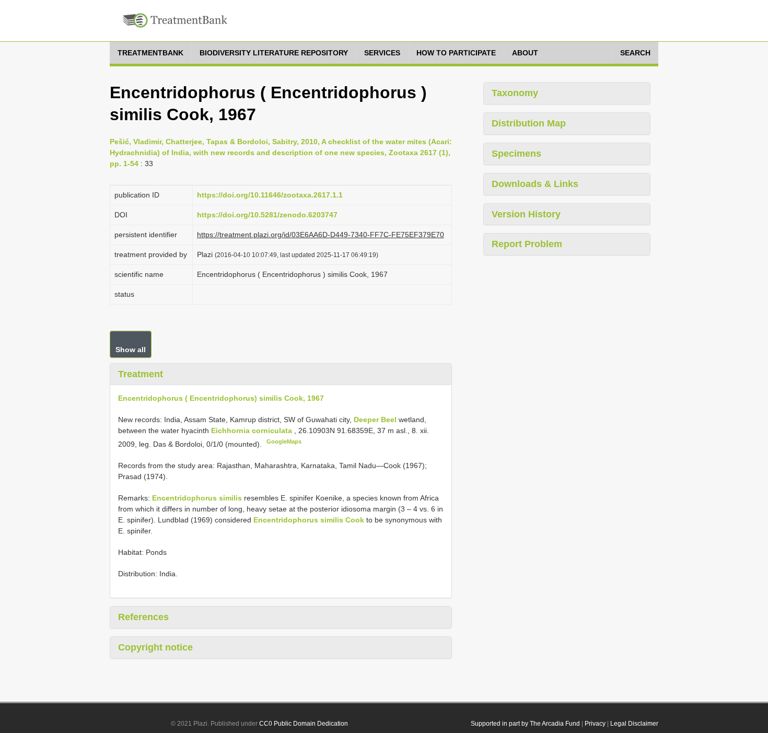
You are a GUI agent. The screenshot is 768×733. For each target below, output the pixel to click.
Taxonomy (515, 93)
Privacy (595, 723)
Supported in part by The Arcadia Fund (525, 723)
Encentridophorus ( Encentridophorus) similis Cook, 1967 (221, 398)
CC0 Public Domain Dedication (303, 723)
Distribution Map (529, 123)
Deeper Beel (376, 419)
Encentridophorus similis (197, 498)
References (143, 617)
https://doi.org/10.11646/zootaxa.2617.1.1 (270, 195)
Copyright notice (155, 647)
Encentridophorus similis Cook (308, 520)
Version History (526, 214)
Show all (130, 349)
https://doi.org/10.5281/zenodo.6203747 (267, 215)
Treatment (140, 374)
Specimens (516, 153)
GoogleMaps (283, 441)
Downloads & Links (535, 184)
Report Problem (527, 244)
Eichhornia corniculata (251, 430)
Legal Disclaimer (634, 723)
